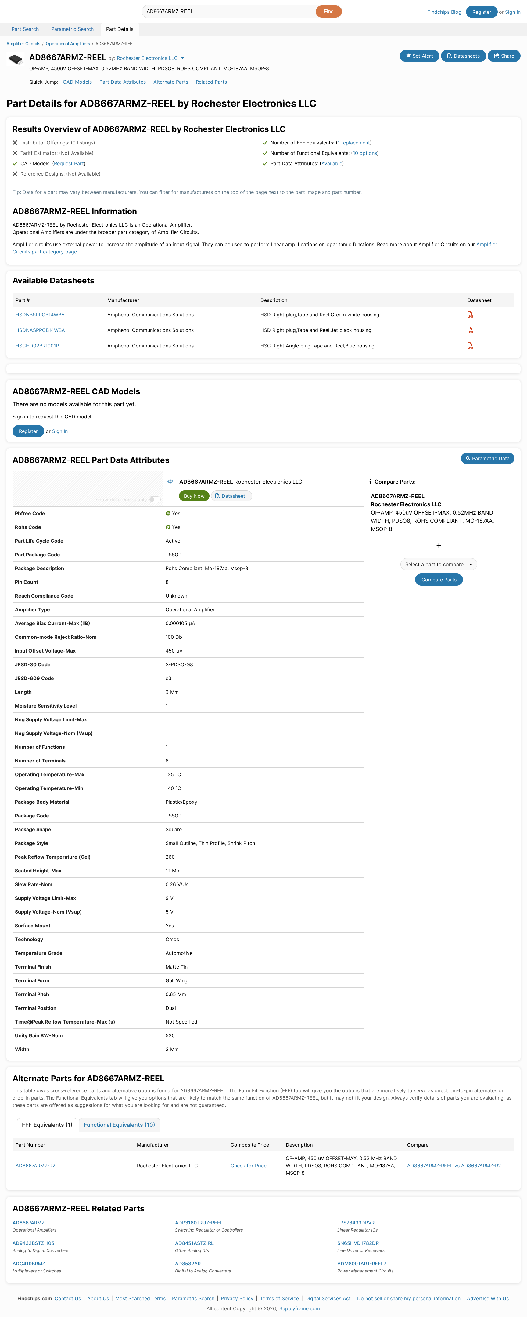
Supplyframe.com (299, 1308)
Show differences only (121, 500)
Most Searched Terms (140, 1298)
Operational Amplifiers (68, 43)
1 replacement (354, 143)
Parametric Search (193, 1298)
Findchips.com (26, 12)
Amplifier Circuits (23, 43)
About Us (98, 1298)
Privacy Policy (237, 1298)
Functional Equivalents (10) (119, 1125)
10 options (365, 153)
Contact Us (68, 1298)
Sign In (513, 12)
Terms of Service (279, 1298)
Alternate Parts (170, 82)
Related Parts (211, 82)
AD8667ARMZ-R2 (36, 1165)
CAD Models (77, 82)
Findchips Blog (444, 12)
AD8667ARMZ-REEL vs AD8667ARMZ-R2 (454, 1165)
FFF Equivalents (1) (47, 1125)
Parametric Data (490, 458)
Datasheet (232, 496)
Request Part (69, 163)
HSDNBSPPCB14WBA (40, 314)
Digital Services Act (328, 1298)
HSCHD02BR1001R (37, 346)
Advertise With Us (488, 1298)
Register (481, 12)
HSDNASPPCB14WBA (40, 330)
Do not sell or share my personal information (409, 1298)
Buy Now (194, 496)
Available (331, 163)
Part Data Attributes (122, 82)
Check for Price (249, 1165)
